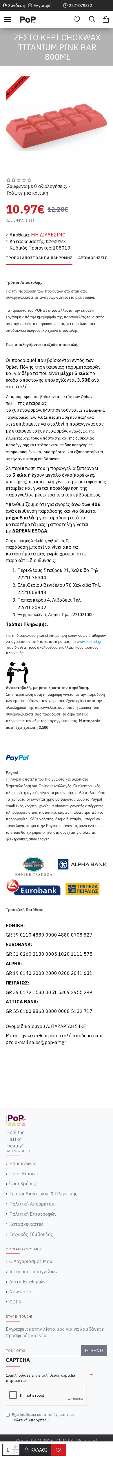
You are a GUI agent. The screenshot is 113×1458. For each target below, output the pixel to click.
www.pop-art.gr (89, 641)
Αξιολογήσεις (92, 258)
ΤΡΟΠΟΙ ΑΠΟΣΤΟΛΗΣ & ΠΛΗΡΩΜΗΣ (39, 258)
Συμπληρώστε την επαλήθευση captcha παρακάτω (40, 1378)
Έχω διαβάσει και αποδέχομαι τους (43, 1417)
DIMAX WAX (55, 241)
